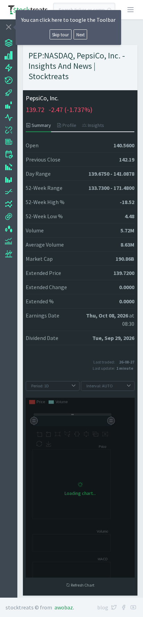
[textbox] (84, 10)
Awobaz (63, 607)
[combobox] (84, 10)
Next (80, 34)
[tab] (40, 125)
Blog (102, 607)
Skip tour (60, 34)
